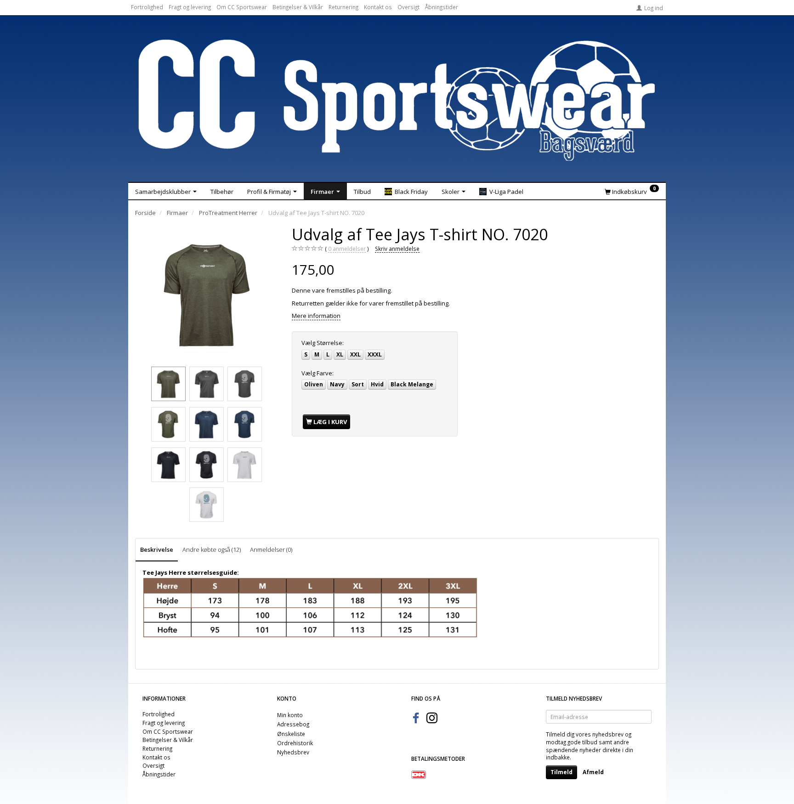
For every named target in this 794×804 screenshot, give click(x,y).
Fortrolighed (147, 7)
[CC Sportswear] (397, 100)
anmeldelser (347, 248)
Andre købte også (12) (211, 549)
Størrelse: (322, 343)
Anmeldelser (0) (271, 549)
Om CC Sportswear (241, 7)
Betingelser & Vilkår (297, 7)
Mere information (316, 315)
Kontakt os (378, 7)
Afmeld (593, 772)
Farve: (317, 373)
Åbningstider (441, 7)
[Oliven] (206, 294)
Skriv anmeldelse (397, 248)
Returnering (343, 7)
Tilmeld (561, 772)
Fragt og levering (190, 7)
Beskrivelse (156, 549)
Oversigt (408, 7)
